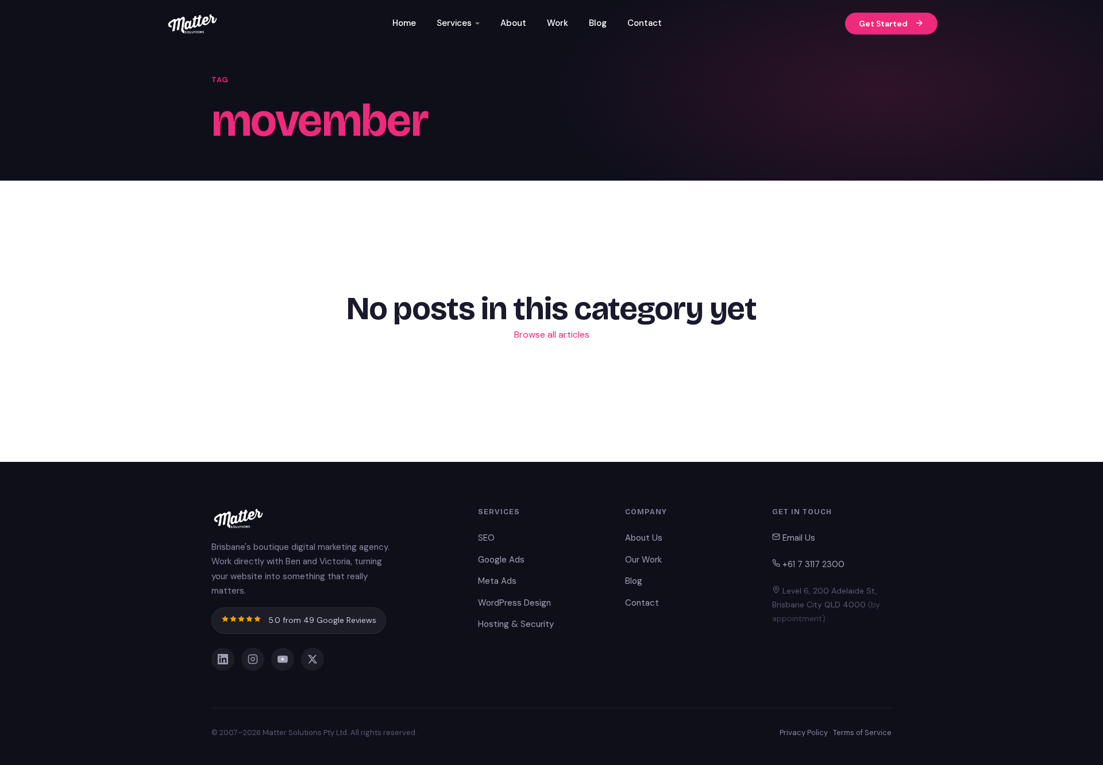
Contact (644, 23)
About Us (643, 538)
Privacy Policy (804, 732)
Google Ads (501, 559)
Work (557, 23)
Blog (598, 23)
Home (404, 23)
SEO (486, 538)
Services (454, 23)
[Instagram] (252, 659)
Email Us (797, 538)
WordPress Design (514, 603)
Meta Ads (497, 581)
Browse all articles (551, 334)
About (513, 23)
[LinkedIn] (222, 659)
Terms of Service (862, 732)
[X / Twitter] (312, 659)
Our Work (643, 559)
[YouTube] (282, 659)
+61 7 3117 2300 (812, 564)
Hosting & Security (516, 624)
